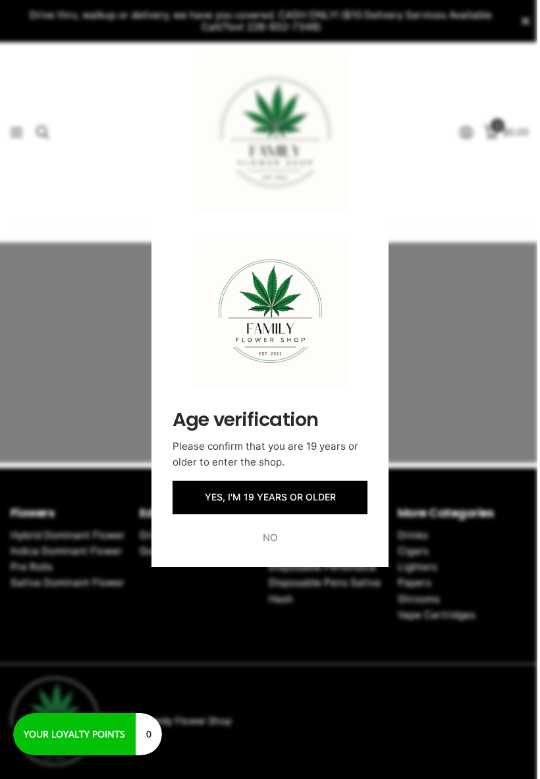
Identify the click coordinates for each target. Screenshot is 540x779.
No (270, 537)
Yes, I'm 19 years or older (270, 496)
